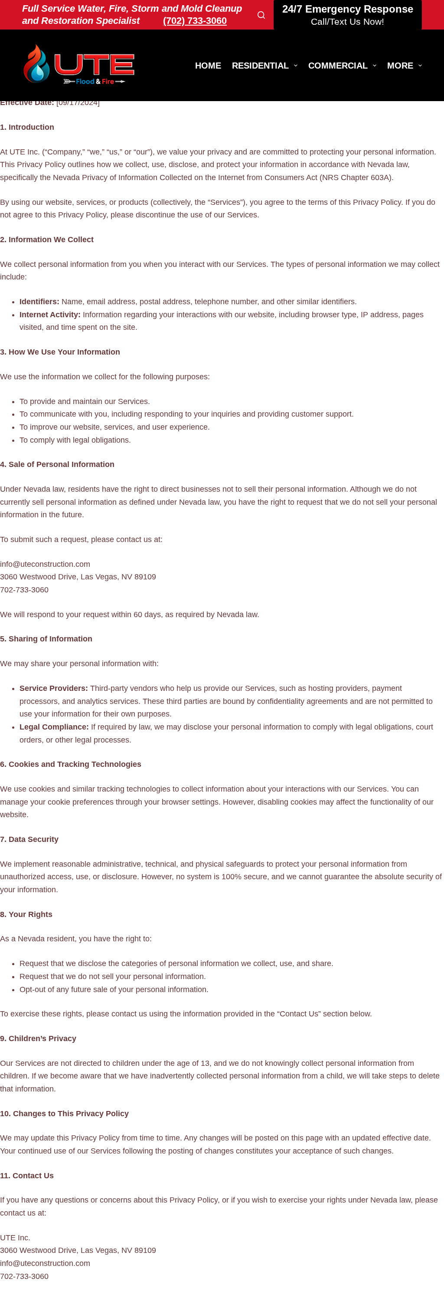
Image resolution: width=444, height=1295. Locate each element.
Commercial (338, 65)
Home (208, 65)
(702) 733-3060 (195, 20)
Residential (260, 65)
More (400, 65)
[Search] (261, 15)
